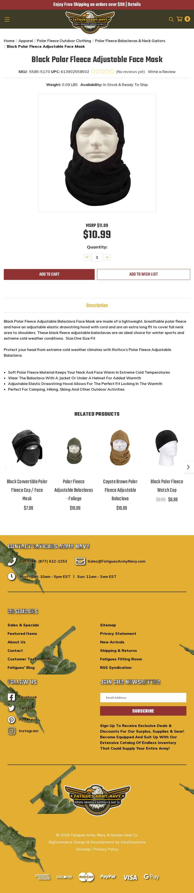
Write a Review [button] (162, 71)
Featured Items (22, 633)
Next (188, 467)
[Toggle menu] (7, 19)
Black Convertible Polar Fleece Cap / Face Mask (27, 490)
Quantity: (97, 247)
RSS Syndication (116, 667)
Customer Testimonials (30, 659)
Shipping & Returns (118, 650)
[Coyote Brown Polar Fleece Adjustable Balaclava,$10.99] (120, 448)
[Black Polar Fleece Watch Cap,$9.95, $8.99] (167, 448)
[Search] (171, 19)
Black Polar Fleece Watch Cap (167, 486)
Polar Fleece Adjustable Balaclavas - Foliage (73, 490)
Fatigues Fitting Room (121, 659)
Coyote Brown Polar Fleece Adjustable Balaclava (120, 490)
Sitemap (108, 625)
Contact (15, 650)
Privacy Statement (118, 633)
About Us (17, 642)
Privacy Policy (106, 849)
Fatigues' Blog (21, 667)
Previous (5, 467)
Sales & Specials (23, 625)
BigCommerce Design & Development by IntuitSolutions (97, 842)
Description (97, 306)
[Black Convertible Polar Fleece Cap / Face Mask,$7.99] (27, 448)
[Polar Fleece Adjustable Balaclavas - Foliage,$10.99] (73, 448)
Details (134, 4)
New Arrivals (112, 642)
